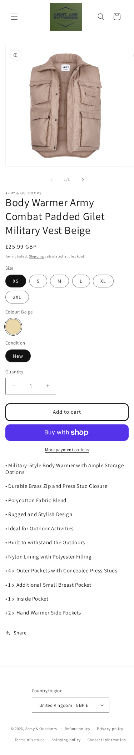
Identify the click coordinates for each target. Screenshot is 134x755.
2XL (17, 297)
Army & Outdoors (41, 728)
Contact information (107, 739)
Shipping (36, 256)
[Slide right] (83, 180)
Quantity (14, 372)
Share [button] (20, 632)
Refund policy (77, 728)
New (18, 356)
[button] (14, 17)
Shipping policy (66, 739)
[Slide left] (51, 180)
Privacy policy (110, 728)
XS (16, 281)
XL (103, 281)
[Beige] (13, 327)
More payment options (67, 449)
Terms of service (30, 739)
